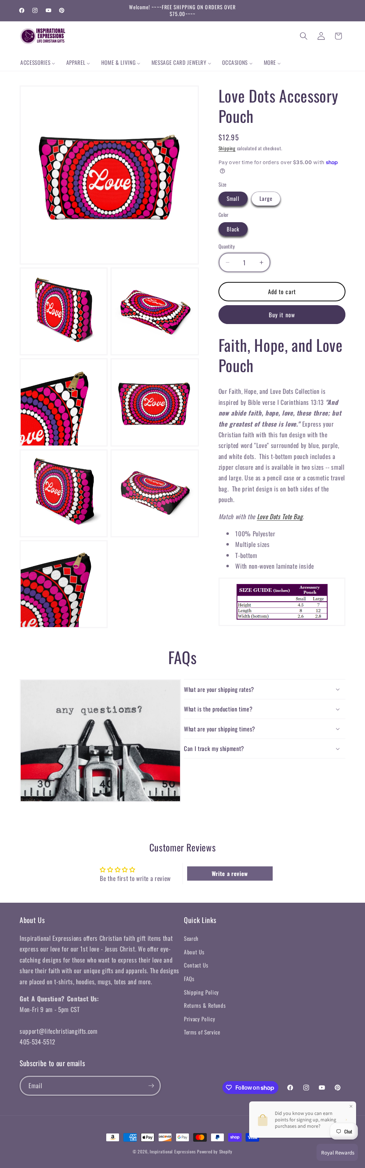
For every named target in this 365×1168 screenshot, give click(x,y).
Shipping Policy (201, 992)
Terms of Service (202, 1032)
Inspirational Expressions (173, 1151)
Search (191, 938)
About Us (194, 952)
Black (233, 229)
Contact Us (196, 965)
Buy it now (282, 314)
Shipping (227, 148)
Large (265, 198)
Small (233, 198)
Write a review (230, 873)
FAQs (189, 978)
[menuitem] (38, 62)
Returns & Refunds (205, 1005)
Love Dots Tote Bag (280, 516)
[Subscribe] (151, 1086)
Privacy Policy (199, 1019)
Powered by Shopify (214, 1151)
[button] (303, 36)
